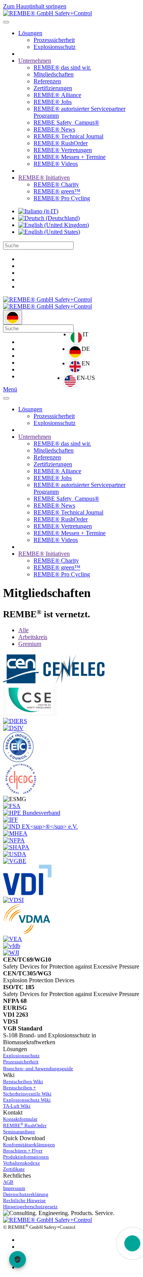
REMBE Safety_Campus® (66, 122)
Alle (23, 630)
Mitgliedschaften (54, 74)
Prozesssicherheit (54, 40)
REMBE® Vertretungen (63, 150)
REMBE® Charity (56, 184)
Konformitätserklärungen (29, 1144)
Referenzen (47, 81)
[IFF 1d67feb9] (10, 819)
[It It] (38, 211)
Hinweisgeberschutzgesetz (30, 1206)
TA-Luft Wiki (17, 1106)
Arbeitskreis (32, 637)
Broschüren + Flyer (22, 1151)
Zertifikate (14, 1169)
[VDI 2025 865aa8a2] (27, 893)
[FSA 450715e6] (12, 806)
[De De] (49, 218)
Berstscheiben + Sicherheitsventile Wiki (27, 1091)
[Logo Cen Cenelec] (53, 682)
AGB (8, 1182)
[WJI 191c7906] (11, 952)
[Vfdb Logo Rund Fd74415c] (11, 946)
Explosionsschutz (55, 47)
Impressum (14, 1188)
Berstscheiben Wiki (23, 1081)
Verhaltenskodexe (21, 1163)
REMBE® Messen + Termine (70, 157)
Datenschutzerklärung (25, 1194)
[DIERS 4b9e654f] (15, 721)
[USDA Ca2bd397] (14, 854)
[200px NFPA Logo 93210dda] (14, 840)
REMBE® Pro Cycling (62, 198)
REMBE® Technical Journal (68, 136)
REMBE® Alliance (57, 95)
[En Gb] (53, 225)
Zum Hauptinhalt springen (34, 6)
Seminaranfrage (19, 1131)
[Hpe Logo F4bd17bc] (31, 813)
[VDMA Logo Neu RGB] (27, 932)
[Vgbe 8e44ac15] (14, 861)
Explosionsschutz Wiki (27, 1100)
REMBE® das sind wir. (62, 67)
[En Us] (49, 232)
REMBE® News (54, 129)
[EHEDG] (21, 792)
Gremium (29, 644)
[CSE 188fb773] (30, 714)
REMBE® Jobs (53, 102)
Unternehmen (34, 60)
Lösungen (30, 33)
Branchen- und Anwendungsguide (38, 1068)
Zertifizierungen (53, 88)
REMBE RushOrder (25, 1125)
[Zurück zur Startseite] (47, 13)
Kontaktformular (20, 1119)
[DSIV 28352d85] (13, 728)
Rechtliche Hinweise (24, 1200)
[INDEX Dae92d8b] (40, 826)
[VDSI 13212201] (13, 900)
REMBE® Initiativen (44, 177)
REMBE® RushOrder (61, 143)
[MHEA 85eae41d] (15, 833)
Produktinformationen (26, 1157)
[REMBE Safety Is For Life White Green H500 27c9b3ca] (47, 1220)
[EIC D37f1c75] (18, 760)
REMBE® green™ (57, 191)
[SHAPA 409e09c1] (16, 847)
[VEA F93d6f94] (12, 939)
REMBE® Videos (56, 164)
